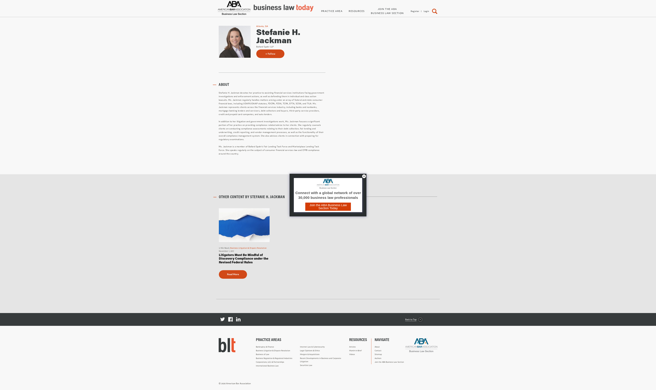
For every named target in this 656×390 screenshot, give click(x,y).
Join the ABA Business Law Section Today (328, 206)
